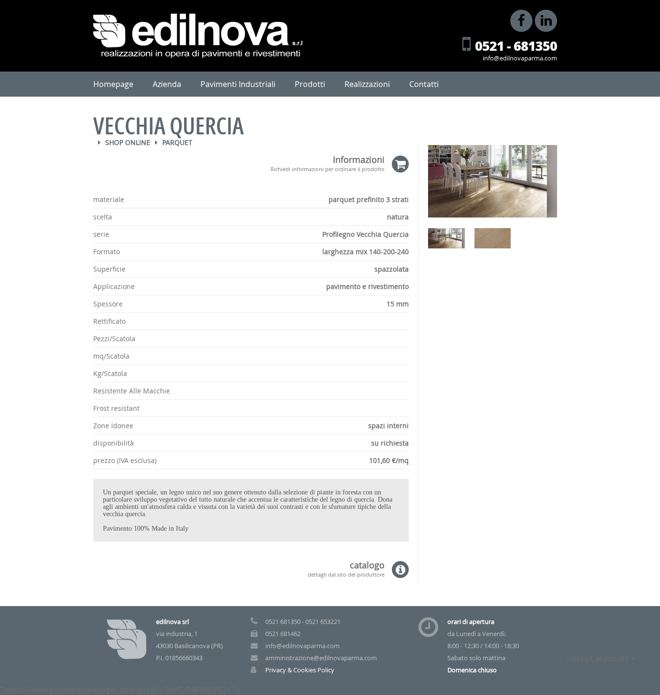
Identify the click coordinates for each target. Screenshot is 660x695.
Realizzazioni (367, 84)
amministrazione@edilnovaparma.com (321, 658)
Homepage (113, 84)
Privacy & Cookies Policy (299, 670)
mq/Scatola (111, 356)
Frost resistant (116, 408)
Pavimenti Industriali (238, 84)
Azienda (167, 84)
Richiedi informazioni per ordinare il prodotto (328, 168)
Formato (106, 251)
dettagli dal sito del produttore (346, 574)
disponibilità (113, 443)
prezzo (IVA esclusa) (125, 460)
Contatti (424, 84)
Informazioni (328, 164)
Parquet (177, 142)
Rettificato (109, 321)
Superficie (109, 269)
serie (101, 234)
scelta (102, 216)
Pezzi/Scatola (114, 338)
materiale (108, 199)
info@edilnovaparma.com (520, 58)
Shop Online (127, 142)
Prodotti (310, 84)
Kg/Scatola (110, 373)
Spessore (108, 303)
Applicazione (114, 286)
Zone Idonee (113, 425)
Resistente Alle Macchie (131, 390)
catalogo (346, 569)
